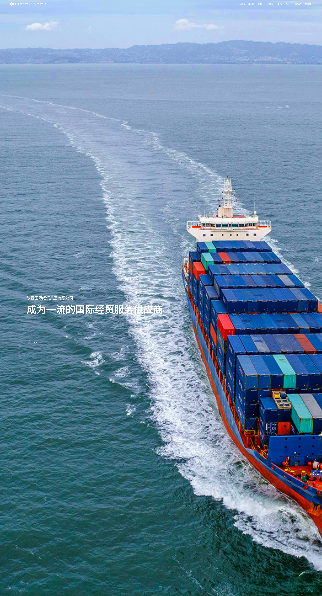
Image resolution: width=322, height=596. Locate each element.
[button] (160, 586)
